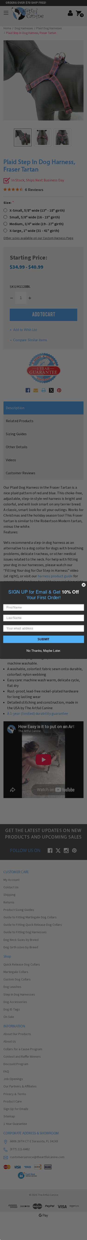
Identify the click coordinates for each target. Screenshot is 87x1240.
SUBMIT (44, 639)
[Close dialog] (84, 585)
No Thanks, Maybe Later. (43, 650)
